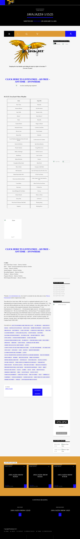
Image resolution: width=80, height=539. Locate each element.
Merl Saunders (34, 357)
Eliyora (40, 332)
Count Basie (32, 332)
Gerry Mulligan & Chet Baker (14, 345)
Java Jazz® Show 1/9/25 (60, 510)
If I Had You (46, 347)
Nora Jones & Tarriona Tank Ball (25, 362)
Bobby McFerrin (36, 328)
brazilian (8, 330)
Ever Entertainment (19, 337)
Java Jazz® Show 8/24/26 (59, 287)
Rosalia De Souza (10, 369)
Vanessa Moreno (17, 377)
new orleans (32, 359)
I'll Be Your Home (35, 347)
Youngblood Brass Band (29, 379)
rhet (44, 367)
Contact (20, 531)
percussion (8, 364)
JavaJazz (14, 350)
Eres (42, 335)
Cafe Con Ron (25, 330)
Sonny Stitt (34, 372)
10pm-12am (57, 449)
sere (33, 369)
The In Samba (33, 374)
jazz (20, 350)
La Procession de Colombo (13, 352)
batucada (26, 328)
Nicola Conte (42, 359)
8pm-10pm (57, 444)
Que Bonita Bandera (31, 367)
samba (24, 369)
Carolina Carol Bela (37, 330)
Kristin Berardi (34, 350)
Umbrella (46, 374)
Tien (40, 374)
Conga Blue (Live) (21, 332)
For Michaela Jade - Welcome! (39, 340)
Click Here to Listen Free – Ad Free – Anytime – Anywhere (27, 250)
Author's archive (37, 392)
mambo (15, 357)
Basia (6, 328)
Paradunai (41, 362)
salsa (19, 369)
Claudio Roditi (9, 332)
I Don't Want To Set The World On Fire (17, 347)
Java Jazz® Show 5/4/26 (58, 295)
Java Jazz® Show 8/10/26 (59, 289)
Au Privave (38, 325)
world (18, 379)
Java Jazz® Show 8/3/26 (58, 291)
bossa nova (46, 328)
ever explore (31, 337)
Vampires (7, 377)
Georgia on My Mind (32, 342)
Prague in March (41, 364)
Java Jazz (37, 21)
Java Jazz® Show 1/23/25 (20, 510)
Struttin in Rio (23, 374)
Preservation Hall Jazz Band (14, 367)
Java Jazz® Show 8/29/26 (59, 285)
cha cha (47, 330)
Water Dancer (28, 377)
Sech (29, 369)
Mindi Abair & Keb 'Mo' (11, 359)
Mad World (8, 357)
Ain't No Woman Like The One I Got (22, 325)
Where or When (9, 379)
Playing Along (17, 364)
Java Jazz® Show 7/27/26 (59, 293)
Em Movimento (35, 335)
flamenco (25, 340)
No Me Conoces (9, 362)
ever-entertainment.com (14, 296)
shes (18, 372)
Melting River (23, 357)
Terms (39, 531)
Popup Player (48, 531)
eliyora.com (25, 335)
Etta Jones (8, 337)
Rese (40, 367)
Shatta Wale (40, 369)
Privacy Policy (30, 531)
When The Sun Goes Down (42, 377)
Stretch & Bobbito (10, 374)
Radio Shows (40, 10)
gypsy (27, 345)
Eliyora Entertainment (12, 335)
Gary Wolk (21, 342)
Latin (24, 352)
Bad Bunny (46, 325)
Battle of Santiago (16, 328)
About (13, 531)
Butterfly (15, 330)
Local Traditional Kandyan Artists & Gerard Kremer (22, 355)
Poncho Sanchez (29, 364)
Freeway (7, 342)
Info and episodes (61, 433)
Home (7, 531)
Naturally (23, 359)
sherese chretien (10, 372)
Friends (14, 342)
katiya (25, 350)
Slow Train (25, 372)
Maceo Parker (44, 355)
